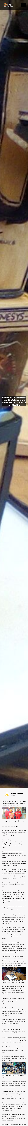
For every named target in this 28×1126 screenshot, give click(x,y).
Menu (23, 5)
